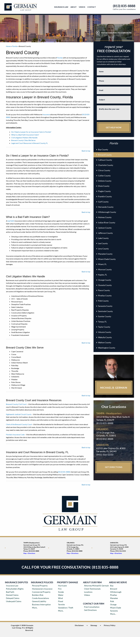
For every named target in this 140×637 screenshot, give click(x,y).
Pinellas (113, 595)
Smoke (61, 592)
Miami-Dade (115, 607)
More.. (35, 607)
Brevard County (105, 155)
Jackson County (105, 228)
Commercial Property (41, 592)
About (73, 7)
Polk (112, 601)
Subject (102, 100)
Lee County (103, 243)
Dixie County (103, 186)
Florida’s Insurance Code (15, 434)
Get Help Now (114, 127)
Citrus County (104, 170)
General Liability (39, 601)
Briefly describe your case (109, 109)
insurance (46, 114)
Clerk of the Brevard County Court (19, 424)
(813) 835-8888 (124, 6)
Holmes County (104, 217)
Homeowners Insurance (42, 589)
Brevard (113, 589)
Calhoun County (105, 160)
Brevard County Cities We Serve (23, 140)
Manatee (114, 598)
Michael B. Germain (113, 387)
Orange (113, 604)
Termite (61, 604)
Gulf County (103, 201)
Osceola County (105, 285)
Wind (60, 598)
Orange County (104, 280)
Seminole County (105, 311)
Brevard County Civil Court (16, 404)
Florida (14, 46)
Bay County (103, 149)
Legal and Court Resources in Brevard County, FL (29, 143)
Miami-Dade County (107, 259)
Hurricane (62, 585)
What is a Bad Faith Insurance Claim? (25, 135)
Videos (82, 7)
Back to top (86, 151)
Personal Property (40, 585)
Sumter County (104, 316)
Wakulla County (105, 337)
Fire (59, 589)
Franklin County (105, 196)
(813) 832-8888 (104, 438)
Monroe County (105, 269)
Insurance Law (61, 7)
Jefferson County (105, 233)
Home (8, 46)
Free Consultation (91, 607)
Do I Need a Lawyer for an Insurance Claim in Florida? (31, 132)
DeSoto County (104, 181)
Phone (101, 81)
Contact (91, 7)
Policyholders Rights (15, 589)
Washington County (106, 347)
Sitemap (93, 625)
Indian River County (106, 222)
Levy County (103, 248)
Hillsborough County (107, 212)
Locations (88, 592)
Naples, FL (102, 274)
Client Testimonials (92, 589)
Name (101, 71)
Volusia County (104, 332)
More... (113, 614)
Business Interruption (41, 604)
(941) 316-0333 (104, 454)
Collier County (104, 175)
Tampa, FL (102, 321)
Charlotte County (105, 165)
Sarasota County (105, 306)
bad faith (10, 221)
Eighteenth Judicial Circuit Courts (18, 414)
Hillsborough (115, 592)
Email (101, 90)
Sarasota (114, 610)
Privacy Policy (109, 625)
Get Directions (113, 467)
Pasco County (104, 290)
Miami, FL (102, 264)
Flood (60, 601)
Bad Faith (10, 592)
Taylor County (104, 327)
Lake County (103, 238)
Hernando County (105, 207)
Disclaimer (79, 625)
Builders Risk (37, 595)
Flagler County (104, 191)
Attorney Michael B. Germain (96, 585)
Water (60, 595)
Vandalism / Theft (65, 607)
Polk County (103, 301)
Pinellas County (105, 295)
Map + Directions (29, 553)
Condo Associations (40, 598)
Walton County (104, 342)
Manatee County (105, 254)
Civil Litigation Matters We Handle (24, 138)
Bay (111, 585)
